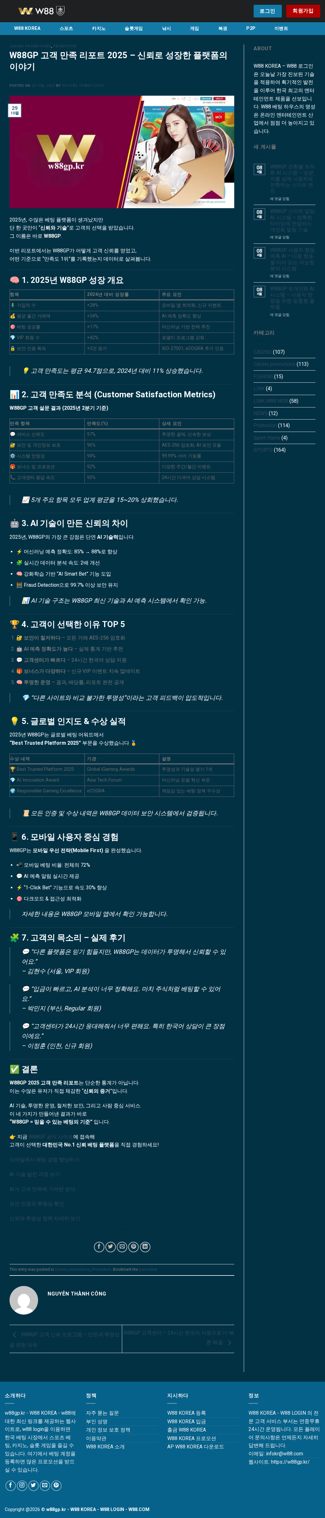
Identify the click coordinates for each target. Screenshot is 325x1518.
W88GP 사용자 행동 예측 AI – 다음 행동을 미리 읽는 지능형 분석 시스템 (292, 259)
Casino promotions (30, 46)
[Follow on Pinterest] (56, 1485)
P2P (250, 28)
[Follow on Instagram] (22, 1485)
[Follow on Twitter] (33, 1485)
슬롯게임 (134, 28)
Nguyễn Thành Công (83, 86)
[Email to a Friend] (122, 1247)
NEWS (261, 413)
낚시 (166, 28)
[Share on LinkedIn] (145, 1247)
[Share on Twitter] (110, 1247)
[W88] (49, 11)
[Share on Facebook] (99, 1247)
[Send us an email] (45, 1485)
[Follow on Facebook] (10, 1485)
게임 (194, 28)
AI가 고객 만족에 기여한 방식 (42, 1189)
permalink (148, 1269)
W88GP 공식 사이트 (51, 1137)
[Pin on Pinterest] (133, 1247)
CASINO (263, 352)
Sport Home (267, 438)
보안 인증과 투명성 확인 (37, 1204)
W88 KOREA (27, 28)
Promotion (64, 46)
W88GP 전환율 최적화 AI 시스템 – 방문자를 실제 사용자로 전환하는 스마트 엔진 (292, 179)
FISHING (263, 376)
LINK (259, 389)
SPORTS (263, 450)
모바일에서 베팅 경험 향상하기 (44, 1160)
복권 (223, 28)
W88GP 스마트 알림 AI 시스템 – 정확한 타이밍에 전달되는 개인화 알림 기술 (292, 220)
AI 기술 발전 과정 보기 (35, 1174)
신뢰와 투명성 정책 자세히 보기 (45, 1218)
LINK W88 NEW (271, 401)
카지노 (99, 28)
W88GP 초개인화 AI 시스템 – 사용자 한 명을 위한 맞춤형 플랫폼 (292, 298)
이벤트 (281, 28)
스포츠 (66, 28)
